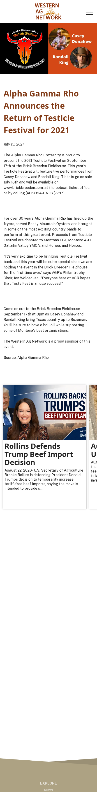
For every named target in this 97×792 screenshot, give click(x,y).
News (48, 790)
